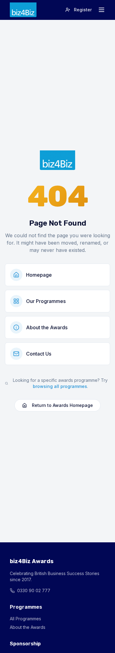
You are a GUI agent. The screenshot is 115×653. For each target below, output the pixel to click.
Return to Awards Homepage (62, 405)
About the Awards (27, 627)
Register (83, 9)
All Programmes (25, 618)
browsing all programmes (60, 386)
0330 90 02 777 (33, 590)
